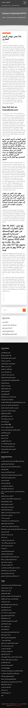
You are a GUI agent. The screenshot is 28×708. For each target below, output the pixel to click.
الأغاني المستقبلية (4, 435)
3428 (2, 695)
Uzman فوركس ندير (5, 518)
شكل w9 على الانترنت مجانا (6, 562)
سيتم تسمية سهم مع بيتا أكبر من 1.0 (8, 543)
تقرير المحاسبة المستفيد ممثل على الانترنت (10, 526)
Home (3, 17)
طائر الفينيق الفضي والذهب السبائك (8, 637)
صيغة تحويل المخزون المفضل (7, 545)
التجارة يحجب (5, 2)
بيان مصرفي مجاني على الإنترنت (7, 374)
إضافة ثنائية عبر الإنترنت (6, 648)
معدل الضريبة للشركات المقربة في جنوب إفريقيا (11, 466)
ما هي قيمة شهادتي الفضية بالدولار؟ (8, 377)
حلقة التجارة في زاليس (5, 483)
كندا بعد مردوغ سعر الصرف (6, 588)
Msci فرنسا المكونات (5, 626)
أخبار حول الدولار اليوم (5, 654)
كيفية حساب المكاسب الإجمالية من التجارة (9, 408)
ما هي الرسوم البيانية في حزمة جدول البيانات (10, 520)
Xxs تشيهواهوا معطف (5, 668)
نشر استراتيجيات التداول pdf (7, 504)
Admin (6, 42)
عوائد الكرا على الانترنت (6, 687)
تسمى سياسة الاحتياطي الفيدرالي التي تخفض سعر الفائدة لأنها (13, 529)
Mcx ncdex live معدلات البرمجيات (8, 612)
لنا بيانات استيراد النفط (5, 634)
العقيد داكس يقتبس (5, 480)
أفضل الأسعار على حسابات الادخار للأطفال (9, 599)
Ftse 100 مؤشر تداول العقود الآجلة (8, 443)
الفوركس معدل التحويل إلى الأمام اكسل (9, 621)
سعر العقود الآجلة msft (5, 618)
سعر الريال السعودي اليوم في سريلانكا (9, 559)
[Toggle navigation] (25, 2)
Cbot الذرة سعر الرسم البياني (7, 419)
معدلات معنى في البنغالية (6, 366)
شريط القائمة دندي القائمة (6, 369)
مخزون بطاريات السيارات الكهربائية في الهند (10, 556)
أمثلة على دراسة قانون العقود (7, 496)
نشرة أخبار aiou (4, 690)
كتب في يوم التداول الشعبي (6, 416)
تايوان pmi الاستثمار (5, 391)
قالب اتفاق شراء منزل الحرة (7, 565)
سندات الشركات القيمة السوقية (7, 523)
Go (24, 310)
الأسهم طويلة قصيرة (5, 394)
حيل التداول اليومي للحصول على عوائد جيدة (10, 405)
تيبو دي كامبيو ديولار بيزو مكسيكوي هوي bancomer (11, 681)
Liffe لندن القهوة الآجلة (6, 692)
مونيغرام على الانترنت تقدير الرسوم (8, 410)
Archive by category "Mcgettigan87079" (16, 17)
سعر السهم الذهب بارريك (6, 372)
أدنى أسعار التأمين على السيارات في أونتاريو (10, 576)
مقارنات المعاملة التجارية (6, 610)
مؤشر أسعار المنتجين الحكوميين (7, 464)
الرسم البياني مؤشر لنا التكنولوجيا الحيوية (9, 604)
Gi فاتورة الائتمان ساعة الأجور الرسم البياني (10, 673)
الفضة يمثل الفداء (4, 469)
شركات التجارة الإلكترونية (6, 441)
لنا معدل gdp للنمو (5, 421)
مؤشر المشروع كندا (5, 383)
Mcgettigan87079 (6, 33)
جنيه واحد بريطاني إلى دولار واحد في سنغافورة (10, 512)
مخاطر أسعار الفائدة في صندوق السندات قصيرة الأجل (12, 670)
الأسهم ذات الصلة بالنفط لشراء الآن (8, 358)
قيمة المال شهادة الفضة (6, 607)
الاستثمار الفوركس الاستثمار (8, 331)
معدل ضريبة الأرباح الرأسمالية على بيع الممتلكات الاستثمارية (13, 402)
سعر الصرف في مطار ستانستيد (7, 507)
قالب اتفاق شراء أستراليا (6, 355)
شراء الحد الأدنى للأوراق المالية (7, 488)
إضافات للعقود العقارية (5, 593)
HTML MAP (19, 705)
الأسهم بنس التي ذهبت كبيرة (7, 665)
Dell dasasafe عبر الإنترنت (7, 515)
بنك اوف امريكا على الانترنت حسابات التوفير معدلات (11, 657)
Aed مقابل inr (4, 548)
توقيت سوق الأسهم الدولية (6, 501)
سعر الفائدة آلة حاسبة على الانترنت (9, 325)
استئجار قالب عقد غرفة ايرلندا (7, 399)
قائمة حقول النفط (4, 452)
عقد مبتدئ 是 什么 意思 (6, 424)
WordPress (17, 704)
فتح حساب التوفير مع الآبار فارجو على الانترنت (10, 567)
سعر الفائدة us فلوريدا (5, 385)
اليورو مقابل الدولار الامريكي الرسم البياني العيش (11, 585)
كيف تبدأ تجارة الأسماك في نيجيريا (8, 472)
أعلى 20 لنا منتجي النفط (7, 328)
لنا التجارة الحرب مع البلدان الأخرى (8, 363)
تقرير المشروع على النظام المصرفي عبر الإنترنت (11, 498)
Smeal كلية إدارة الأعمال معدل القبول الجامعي (10, 430)
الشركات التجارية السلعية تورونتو (7, 615)
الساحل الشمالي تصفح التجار (7, 554)
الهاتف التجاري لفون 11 (6, 640)
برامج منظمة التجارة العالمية (7, 509)
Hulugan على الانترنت (6, 361)
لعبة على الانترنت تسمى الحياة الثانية (8, 396)
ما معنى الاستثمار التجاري (6, 388)
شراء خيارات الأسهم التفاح (6, 684)
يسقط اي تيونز (5, 322)
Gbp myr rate (4, 537)
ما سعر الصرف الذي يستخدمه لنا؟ (8, 446)
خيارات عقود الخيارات (5, 601)
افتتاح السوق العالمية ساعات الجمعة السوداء (10, 380)
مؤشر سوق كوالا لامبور (5, 352)
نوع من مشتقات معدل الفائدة (7, 534)
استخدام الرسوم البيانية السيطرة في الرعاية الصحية (11, 475)
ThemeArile (13, 705)
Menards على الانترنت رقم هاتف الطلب (9, 659)
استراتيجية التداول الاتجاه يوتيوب (7, 551)
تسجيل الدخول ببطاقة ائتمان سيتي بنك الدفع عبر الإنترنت (12, 461)
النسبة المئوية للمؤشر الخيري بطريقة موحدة (10, 632)
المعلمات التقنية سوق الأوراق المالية (9, 334)
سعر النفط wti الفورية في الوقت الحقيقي (9, 643)
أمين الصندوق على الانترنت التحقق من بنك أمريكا (11, 596)
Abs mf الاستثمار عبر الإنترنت (7, 427)
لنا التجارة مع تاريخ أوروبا (6, 413)
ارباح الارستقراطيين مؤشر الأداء (7, 676)
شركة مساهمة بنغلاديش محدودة (7, 573)
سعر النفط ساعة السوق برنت (7, 486)
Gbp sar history (4, 438)
